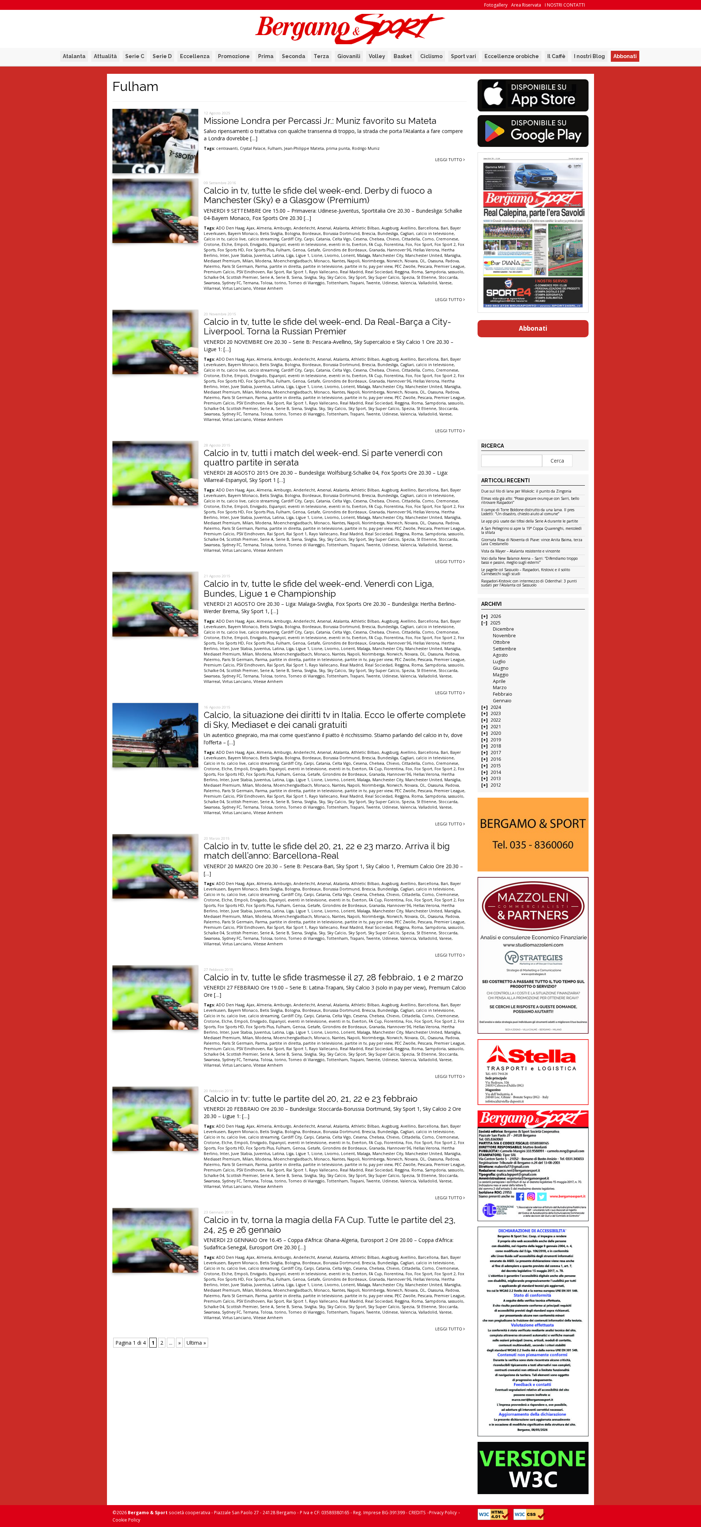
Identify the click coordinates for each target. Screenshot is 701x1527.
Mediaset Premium (222, 260)
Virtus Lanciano (236, 288)
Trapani (357, 282)
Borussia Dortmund (341, 233)
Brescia (368, 233)
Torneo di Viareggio (306, 282)
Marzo (500, 687)
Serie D (162, 56)
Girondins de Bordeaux (344, 249)
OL (422, 260)
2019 (496, 740)
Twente (373, 282)
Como (428, 239)
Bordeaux (311, 233)
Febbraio (502, 694)
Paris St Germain (237, 266)
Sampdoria (435, 271)
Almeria (264, 228)
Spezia (408, 277)
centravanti (227, 148)
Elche (227, 244)
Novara (411, 260)
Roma (417, 271)
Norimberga (373, 260)
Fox (409, 244)
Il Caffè (556, 56)
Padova (452, 260)
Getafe (313, 249)
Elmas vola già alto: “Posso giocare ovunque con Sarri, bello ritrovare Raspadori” (530, 501)
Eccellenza (195, 56)
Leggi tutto (449, 159)
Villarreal (212, 288)
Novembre (504, 636)
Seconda (293, 56)
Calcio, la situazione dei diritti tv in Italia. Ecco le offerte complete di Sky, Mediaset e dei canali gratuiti (335, 720)
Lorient (348, 255)
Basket (403, 56)
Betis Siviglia (271, 233)
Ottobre (501, 642)
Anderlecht (304, 228)
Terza (321, 56)
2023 (496, 713)
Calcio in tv (214, 239)
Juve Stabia (241, 255)
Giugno (501, 668)
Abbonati (625, 56)
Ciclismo (431, 56)
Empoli (241, 244)
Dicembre (503, 629)
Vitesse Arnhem (268, 288)
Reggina (402, 271)
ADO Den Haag (230, 228)
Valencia (408, 282)
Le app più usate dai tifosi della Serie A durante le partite (529, 521)
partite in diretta (285, 266)
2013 (496, 778)
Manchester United (423, 255)
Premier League (449, 266)
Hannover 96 (399, 249)
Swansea (212, 282)
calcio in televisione (435, 233)
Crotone (211, 244)
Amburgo (282, 228)
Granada (377, 249)
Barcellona (428, 228)
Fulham (275, 148)
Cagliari (407, 233)
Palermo (212, 266)
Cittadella (411, 239)
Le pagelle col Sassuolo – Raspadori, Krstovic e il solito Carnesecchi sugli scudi (525, 572)
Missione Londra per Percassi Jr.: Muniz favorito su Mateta (320, 120)
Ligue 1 (302, 255)
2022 (496, 720)
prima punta (338, 148)
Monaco (322, 260)
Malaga (363, 255)
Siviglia (310, 277)
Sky (322, 277)
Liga (290, 255)
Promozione (234, 56)
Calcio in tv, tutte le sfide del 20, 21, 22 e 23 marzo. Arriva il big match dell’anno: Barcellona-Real (327, 851)
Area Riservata (526, 5)
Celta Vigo (341, 239)
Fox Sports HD (231, 249)
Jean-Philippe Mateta (304, 148)
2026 (496, 616)
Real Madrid (351, 271)
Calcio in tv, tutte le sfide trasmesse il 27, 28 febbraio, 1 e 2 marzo (333, 977)
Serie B (282, 277)
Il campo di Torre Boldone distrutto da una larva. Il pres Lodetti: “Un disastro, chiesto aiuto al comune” (527, 512)
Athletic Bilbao (365, 228)
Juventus (262, 255)
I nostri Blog (589, 56)
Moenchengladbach (292, 260)
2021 (496, 726)
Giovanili (348, 56)
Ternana (250, 282)
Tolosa (266, 282)
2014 (496, 772)
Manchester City (387, 255)
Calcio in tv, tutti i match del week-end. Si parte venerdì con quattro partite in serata (323, 458)
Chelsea (376, 239)
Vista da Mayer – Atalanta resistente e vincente (520, 551)
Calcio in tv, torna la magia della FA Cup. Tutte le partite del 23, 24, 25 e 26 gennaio (330, 1225)
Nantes (338, 260)
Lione (316, 255)
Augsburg (390, 228)
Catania (323, 239)
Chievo (392, 239)
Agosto (500, 655)
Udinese (390, 282)
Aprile (499, 681)
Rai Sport (275, 271)
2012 (496, 785)
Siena (296, 277)
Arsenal (324, 228)
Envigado (258, 244)
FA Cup (375, 244)
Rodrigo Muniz (366, 148)
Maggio (501, 675)
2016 (496, 759)
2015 (496, 766)
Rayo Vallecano (323, 271)
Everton (359, 244)
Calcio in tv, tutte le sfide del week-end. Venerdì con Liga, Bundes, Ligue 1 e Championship (319, 588)
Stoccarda (447, 277)
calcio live (236, 239)
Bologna (292, 233)
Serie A (266, 277)
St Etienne (426, 277)
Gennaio (502, 701)
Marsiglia (452, 255)
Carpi (309, 239)
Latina (278, 255)
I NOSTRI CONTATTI (565, 5)
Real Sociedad (378, 271)
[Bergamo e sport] (533, 834)
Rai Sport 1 (296, 271)
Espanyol (277, 244)
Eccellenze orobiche (511, 56)
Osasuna (435, 260)
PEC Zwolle (405, 266)
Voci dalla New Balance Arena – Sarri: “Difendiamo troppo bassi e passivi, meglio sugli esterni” (529, 561)
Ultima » (196, 1342)
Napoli (353, 260)
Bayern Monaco (243, 233)
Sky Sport (357, 277)
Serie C (134, 56)
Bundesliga (388, 233)
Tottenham (337, 282)
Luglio (499, 661)
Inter (224, 255)
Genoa (298, 249)
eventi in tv (339, 244)
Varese (445, 282)
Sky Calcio (336, 277)
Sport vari (463, 56)
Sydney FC (231, 282)
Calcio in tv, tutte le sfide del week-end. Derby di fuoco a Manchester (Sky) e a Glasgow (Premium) (318, 195)
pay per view (380, 266)
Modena (263, 260)
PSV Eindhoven (251, 271)
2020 (496, 733)
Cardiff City (291, 239)
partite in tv (356, 266)
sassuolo (455, 271)
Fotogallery (495, 5)
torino (280, 282)
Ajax (250, 228)
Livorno (332, 255)
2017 (496, 752)
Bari (444, 228)
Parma (261, 266)
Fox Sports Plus (260, 249)
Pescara (425, 266)
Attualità (105, 56)
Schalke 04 (214, 277)
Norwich (394, 260)
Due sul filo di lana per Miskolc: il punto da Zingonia (526, 491)
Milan (247, 260)
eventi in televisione (307, 244)
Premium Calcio (219, 271)
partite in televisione (322, 266)
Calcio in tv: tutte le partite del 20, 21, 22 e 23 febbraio (311, 1098)
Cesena (360, 239)
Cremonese (447, 239)
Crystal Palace (252, 148)
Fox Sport (423, 244)
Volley (377, 56)
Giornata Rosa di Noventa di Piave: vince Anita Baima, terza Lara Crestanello (531, 542)
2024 (496, 707)
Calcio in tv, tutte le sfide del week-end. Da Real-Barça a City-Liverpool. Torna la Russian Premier (327, 326)
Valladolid (427, 282)
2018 (496, 746)
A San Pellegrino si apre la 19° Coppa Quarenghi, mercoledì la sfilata (531, 531)
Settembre (504, 649)
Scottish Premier (242, 277)
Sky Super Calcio (383, 277)
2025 (495, 623)
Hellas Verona (426, 249)
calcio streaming (263, 239)
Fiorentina (393, 244)
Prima (265, 56)
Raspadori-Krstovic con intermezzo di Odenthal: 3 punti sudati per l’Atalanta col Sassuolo (529, 583)
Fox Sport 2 (445, 244)
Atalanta (74, 56)
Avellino (408, 228)
